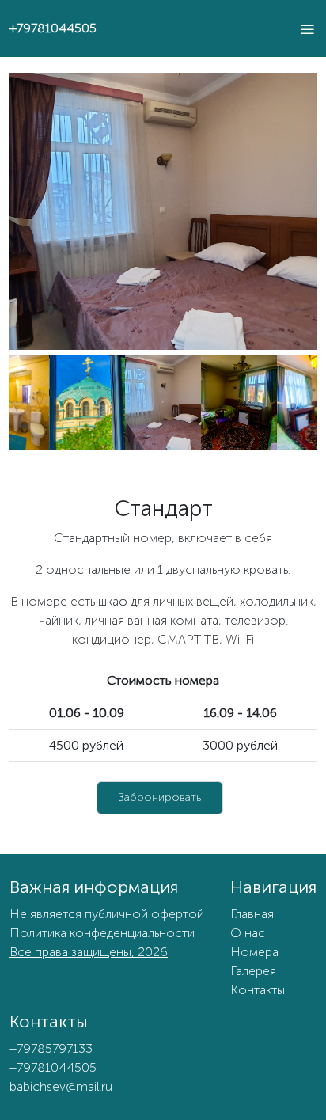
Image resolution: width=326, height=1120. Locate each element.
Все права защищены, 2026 (88, 951)
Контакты (257, 989)
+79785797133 (51, 1048)
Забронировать (160, 797)
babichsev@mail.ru (60, 1086)
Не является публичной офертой (106, 913)
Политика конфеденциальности (102, 932)
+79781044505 (53, 28)
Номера (254, 951)
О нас (247, 932)
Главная (252, 913)
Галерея (253, 970)
